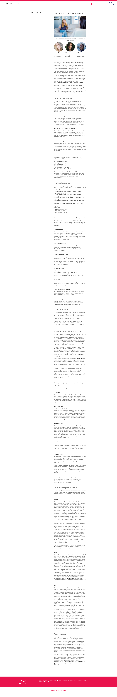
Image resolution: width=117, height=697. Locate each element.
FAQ (85, 680)
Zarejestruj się (109, 0)
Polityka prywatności (59, 690)
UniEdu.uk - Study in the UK (44, 681)
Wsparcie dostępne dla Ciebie (75, 680)
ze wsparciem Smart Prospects (69, 495)
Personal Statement (81, 358)
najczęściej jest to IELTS (65, 337)
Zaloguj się (103, 0)
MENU (110, 2)
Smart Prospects (80, 354)
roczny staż (75, 425)
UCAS (40, 680)
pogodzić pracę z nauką (67, 578)
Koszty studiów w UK (63, 680)
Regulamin (53, 690)
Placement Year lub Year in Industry (65, 82)
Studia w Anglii (53, 680)
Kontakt (64, 690)
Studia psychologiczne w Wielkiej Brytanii (68, 13)
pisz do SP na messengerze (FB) (67, 661)
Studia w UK (45, 680)
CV (80, 641)
